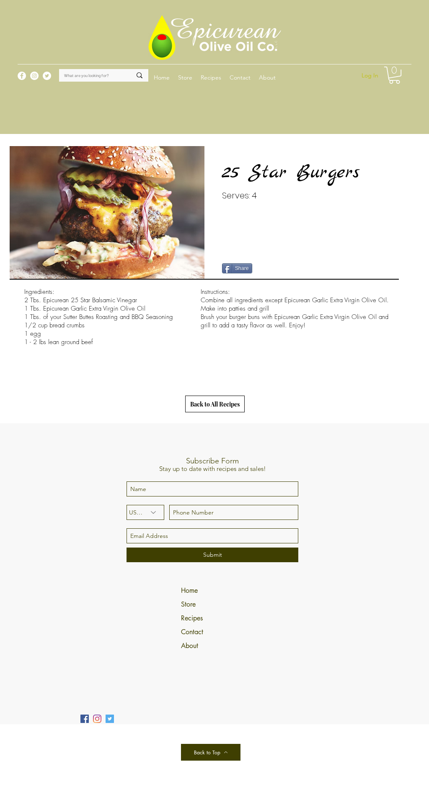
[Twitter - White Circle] (47, 76)
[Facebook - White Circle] (22, 76)
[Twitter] (110, 719)
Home (189, 590)
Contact (192, 632)
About (189, 645)
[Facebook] (84, 719)
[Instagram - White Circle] (34, 76)
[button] (210, 77)
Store (188, 604)
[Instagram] (97, 719)
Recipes (192, 618)
